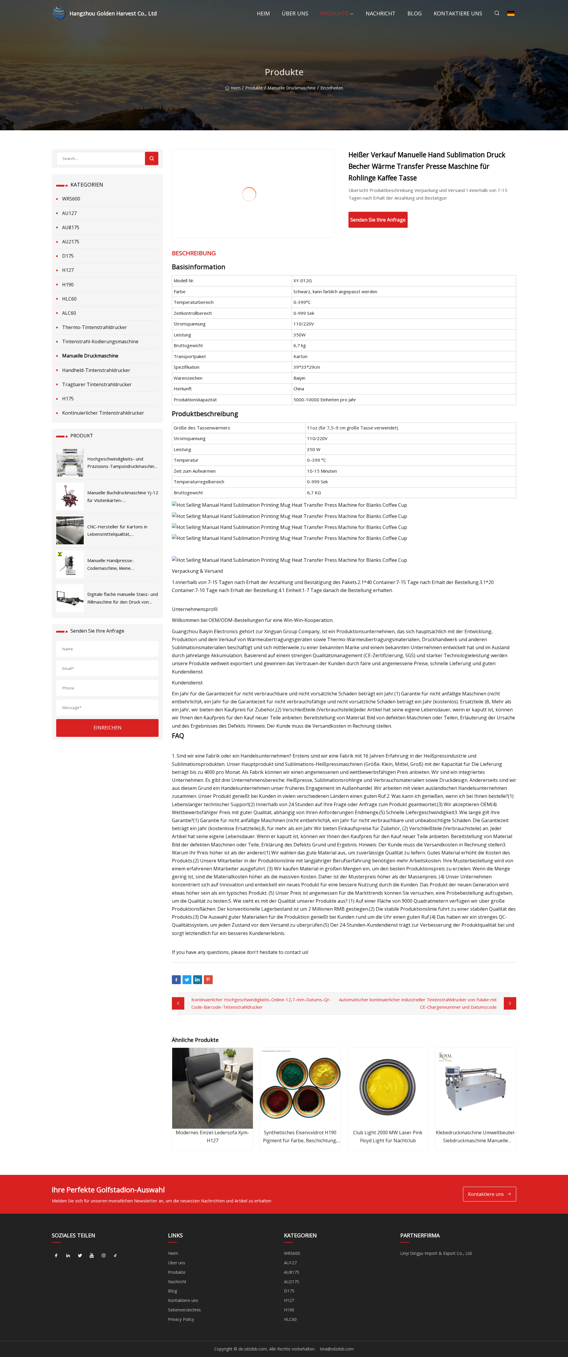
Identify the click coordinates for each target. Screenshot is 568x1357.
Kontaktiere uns (458, 13)
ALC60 (69, 313)
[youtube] (91, 1255)
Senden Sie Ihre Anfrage (378, 219)
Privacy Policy (181, 1319)
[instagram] (103, 1255)
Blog (414, 13)
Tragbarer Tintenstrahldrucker (97, 384)
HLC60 (69, 299)
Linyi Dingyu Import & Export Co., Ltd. (436, 1253)
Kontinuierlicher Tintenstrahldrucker (103, 413)
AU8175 (70, 227)
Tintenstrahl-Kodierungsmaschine (100, 341)
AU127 (69, 213)
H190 (68, 284)
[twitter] (79, 1255)
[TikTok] (115, 1255)
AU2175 (70, 241)
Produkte (334, 13)
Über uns (295, 13)
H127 (68, 270)
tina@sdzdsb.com (337, 1349)
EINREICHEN (107, 727)
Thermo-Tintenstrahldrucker (94, 327)
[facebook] (56, 1255)
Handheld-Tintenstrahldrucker (96, 370)
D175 (68, 256)
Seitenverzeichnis (184, 1310)
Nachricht (381, 13)
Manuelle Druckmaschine (291, 88)
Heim (263, 13)
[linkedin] (68, 1255)
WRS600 (71, 198)
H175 (68, 398)
